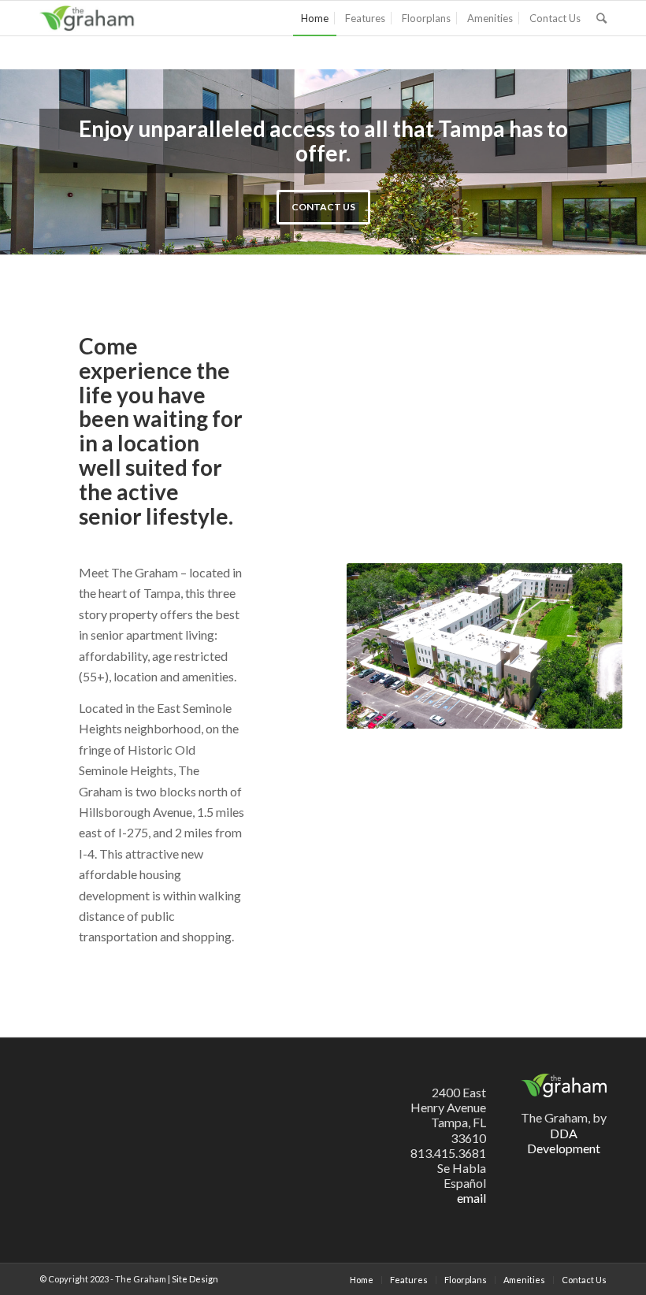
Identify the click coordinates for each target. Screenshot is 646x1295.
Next (610, 162)
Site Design (195, 1279)
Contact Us (323, 207)
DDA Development (563, 1141)
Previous (35, 162)
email (471, 1197)
